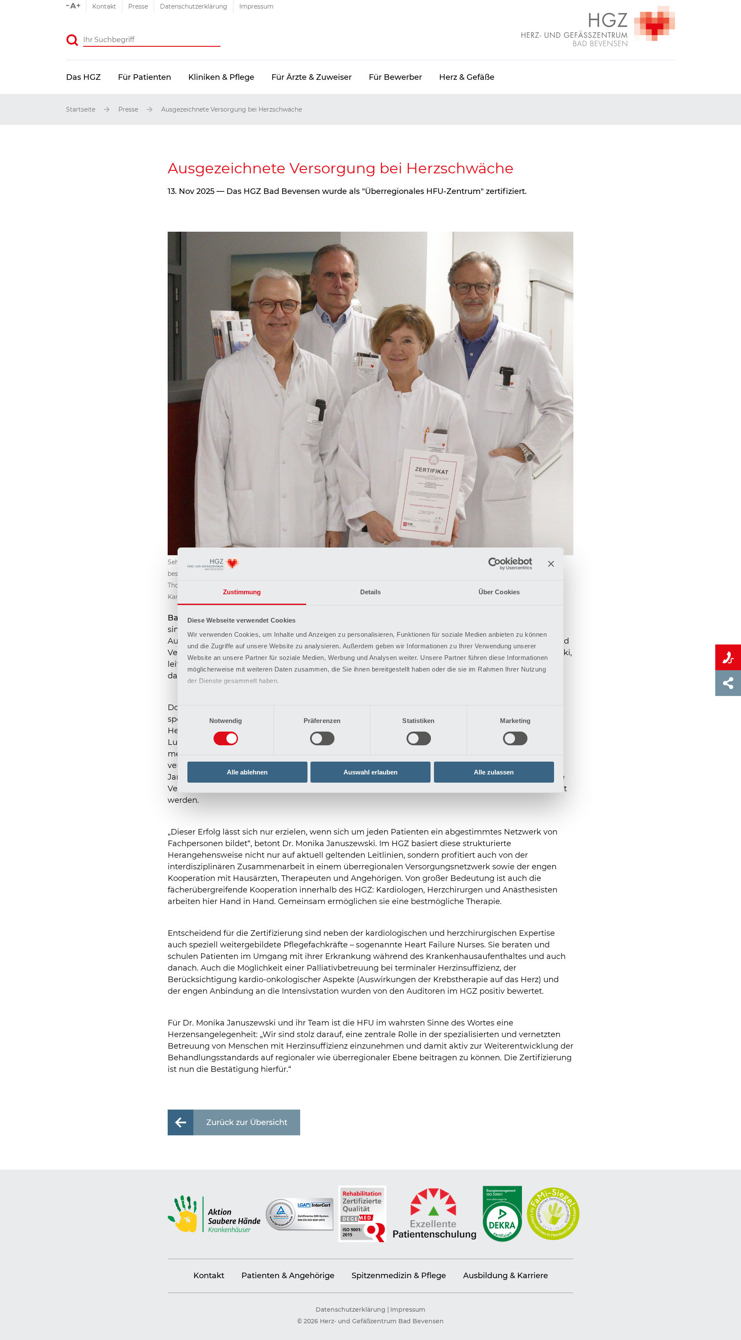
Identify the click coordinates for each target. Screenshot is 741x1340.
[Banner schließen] (551, 564)
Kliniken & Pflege (221, 77)
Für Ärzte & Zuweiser (311, 77)
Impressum (256, 6)
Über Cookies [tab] (499, 592)
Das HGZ (83, 77)
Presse (138, 6)
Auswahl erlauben (370, 772)
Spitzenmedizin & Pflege (399, 1275)
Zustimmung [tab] (242, 592)
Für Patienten (144, 77)
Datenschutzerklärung (193, 6)
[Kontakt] (728, 657)
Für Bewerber (395, 77)
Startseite (80, 109)
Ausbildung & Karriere (505, 1275)
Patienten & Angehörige (287, 1275)
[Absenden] (72, 40)
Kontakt (104, 6)
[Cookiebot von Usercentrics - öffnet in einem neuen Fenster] (494, 563)
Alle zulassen (494, 772)
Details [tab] (370, 592)
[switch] (322, 738)
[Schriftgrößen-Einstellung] (76, 6)
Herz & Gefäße (466, 77)
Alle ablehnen (247, 772)
